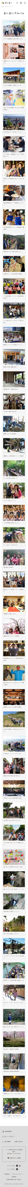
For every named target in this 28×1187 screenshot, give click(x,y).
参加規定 (7, 1174)
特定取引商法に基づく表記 (13, 1179)
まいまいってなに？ (8, 1136)
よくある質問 (6, 1141)
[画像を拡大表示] (14, 29)
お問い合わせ (19, 1141)
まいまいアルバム (9, 6)
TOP (3, 6)
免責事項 (14, 1176)
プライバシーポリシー (17, 1174)
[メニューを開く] (25, 3)
